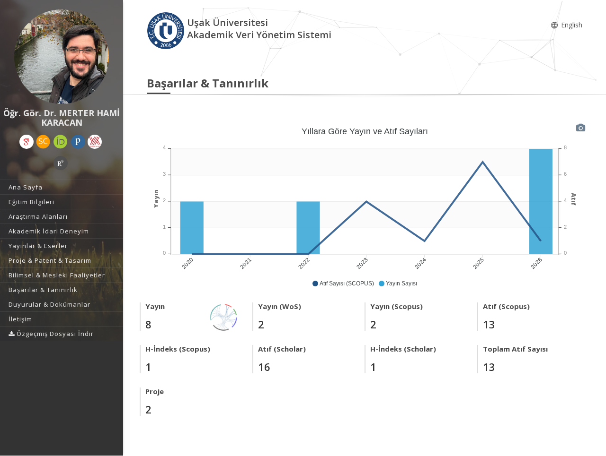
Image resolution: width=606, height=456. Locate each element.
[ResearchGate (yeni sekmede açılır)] (60, 163)
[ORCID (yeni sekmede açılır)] (61, 142)
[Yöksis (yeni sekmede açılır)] (95, 142)
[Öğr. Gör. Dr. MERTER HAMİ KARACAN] (61, 56)
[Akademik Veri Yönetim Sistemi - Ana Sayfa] (167, 30)
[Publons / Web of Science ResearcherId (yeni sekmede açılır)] (78, 142)
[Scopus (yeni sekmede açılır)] (43, 142)
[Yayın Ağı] (224, 316)
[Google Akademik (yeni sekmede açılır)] (26, 142)
